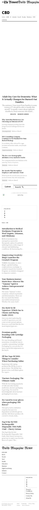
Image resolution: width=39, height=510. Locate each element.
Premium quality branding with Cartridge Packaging (12, 334)
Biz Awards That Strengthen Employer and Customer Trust (12, 171)
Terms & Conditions (29, 490)
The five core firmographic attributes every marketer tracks (13, 156)
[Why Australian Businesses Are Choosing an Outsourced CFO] (32, 123)
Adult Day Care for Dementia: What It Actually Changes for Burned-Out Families (19, 99)
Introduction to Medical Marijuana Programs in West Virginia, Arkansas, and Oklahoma (12, 232)
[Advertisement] (19, 42)
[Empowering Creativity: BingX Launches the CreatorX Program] (31, 257)
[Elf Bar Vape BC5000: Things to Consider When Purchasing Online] (31, 358)
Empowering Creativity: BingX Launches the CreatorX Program (12, 257)
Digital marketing (7, 150)
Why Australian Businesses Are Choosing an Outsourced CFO (13, 120)
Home (3, 222)
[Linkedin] (4, 215)
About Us (28, 498)
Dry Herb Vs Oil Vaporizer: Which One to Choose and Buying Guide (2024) (12, 311)
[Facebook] (4, 211)
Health (13, 114)
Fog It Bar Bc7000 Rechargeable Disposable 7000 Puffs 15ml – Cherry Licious (11, 425)
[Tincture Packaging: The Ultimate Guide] (31, 380)
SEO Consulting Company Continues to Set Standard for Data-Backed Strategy (14, 138)
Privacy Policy (30, 493)
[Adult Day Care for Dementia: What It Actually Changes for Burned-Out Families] (19, 79)
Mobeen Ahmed (23, 114)
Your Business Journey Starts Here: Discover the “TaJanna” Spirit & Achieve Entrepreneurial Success (13, 284)
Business (4, 165)
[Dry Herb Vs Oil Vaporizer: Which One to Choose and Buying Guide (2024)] (31, 310)
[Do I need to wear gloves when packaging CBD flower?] (31, 402)
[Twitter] (4, 217)
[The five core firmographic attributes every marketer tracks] (32, 159)
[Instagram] (4, 213)
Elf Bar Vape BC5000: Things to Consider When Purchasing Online (13, 358)
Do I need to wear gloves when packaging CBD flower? (12, 402)
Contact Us (29, 496)
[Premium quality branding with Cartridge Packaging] (31, 334)
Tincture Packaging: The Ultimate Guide (13, 379)
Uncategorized (6, 131)
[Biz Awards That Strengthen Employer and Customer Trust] (32, 174)
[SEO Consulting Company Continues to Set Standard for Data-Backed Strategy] (32, 140)
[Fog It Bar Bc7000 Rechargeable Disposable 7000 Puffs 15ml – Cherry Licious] (31, 424)
